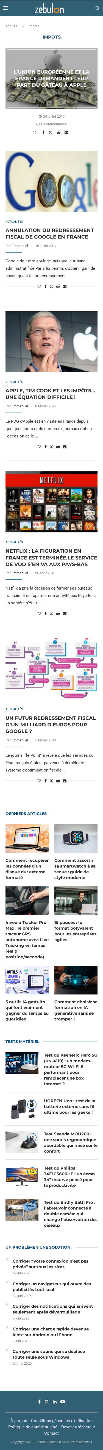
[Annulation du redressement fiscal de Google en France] (51, 181)
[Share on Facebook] (44, 132)
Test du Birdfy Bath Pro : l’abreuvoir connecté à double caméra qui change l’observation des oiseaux (71, 1214)
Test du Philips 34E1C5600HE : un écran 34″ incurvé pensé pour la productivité (69, 1176)
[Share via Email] (67, 132)
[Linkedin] (55, 1401)
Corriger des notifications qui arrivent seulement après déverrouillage (53, 1309)
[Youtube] (62, 1401)
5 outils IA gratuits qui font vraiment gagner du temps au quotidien (27, 1010)
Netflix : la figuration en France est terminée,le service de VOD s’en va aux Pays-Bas (51, 557)
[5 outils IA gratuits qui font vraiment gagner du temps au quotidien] (27, 980)
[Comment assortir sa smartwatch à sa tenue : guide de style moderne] (76, 838)
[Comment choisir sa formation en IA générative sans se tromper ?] (76, 980)
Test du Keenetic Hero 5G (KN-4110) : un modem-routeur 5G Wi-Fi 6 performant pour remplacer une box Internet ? (71, 1069)
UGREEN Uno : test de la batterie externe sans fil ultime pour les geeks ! (69, 1106)
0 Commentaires (54, 124)
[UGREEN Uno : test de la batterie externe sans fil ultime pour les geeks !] (21, 1109)
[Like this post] (36, 132)
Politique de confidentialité (32, 1427)
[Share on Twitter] (51, 132)
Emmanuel (20, 246)
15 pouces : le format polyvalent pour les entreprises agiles (75, 931)
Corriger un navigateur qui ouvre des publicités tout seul (52, 1286)
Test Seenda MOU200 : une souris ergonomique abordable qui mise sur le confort (71, 1142)
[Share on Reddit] (59, 132)
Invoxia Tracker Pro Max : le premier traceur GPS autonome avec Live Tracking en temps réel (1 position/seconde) (27, 939)
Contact (51, 1433)
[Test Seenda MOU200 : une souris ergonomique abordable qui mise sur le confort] (21, 1142)
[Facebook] (39, 1401)
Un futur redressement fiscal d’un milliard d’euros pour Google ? (50, 725)
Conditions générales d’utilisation (62, 1420)
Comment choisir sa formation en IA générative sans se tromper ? (76, 1010)
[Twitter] (46, 1401)
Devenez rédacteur (78, 1427)
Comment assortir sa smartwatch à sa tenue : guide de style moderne (75, 869)
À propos (18, 1420)
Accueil (11, 26)
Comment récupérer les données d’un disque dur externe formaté (27, 869)
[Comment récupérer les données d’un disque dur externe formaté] (27, 838)
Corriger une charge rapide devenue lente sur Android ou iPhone (51, 1331)
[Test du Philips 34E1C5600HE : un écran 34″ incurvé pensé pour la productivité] (21, 1176)
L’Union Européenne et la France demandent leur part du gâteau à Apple (52, 78)
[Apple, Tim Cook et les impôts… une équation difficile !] (51, 341)
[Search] (97, 8)
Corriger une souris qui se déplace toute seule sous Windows (49, 1354)
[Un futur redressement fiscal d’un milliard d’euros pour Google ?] (51, 668)
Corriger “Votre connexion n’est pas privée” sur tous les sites (50, 1263)
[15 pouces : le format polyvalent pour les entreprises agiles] (76, 900)
